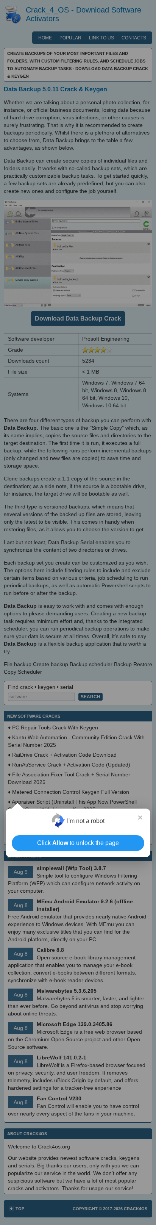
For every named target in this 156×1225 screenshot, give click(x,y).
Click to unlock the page (78, 843)
